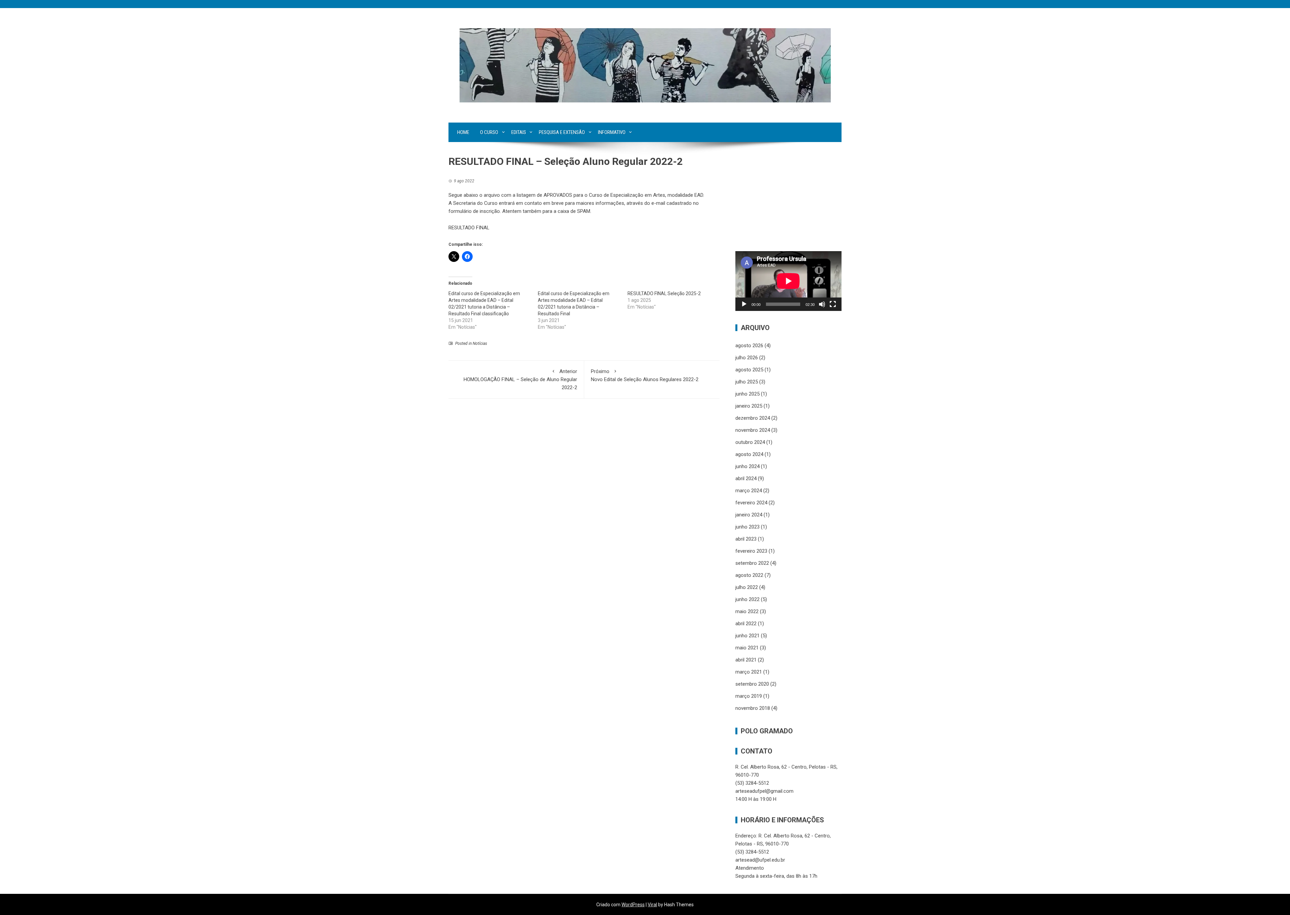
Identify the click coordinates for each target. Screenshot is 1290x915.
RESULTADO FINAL (468, 228)
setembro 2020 (752, 684)
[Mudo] (822, 304)
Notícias (480, 343)
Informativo (612, 132)
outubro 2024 (750, 442)
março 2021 (748, 672)
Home (463, 132)
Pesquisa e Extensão (562, 132)
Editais (518, 132)
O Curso (489, 132)
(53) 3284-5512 (752, 783)
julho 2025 (746, 382)
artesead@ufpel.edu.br (760, 860)
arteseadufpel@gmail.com (764, 791)
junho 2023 (747, 527)
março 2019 (748, 696)
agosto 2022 (749, 575)
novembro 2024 (752, 430)
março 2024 (748, 491)
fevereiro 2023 (751, 551)
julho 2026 (746, 358)
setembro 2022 (752, 563)
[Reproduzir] (744, 304)
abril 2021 (746, 660)
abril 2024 (746, 478)
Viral (652, 904)
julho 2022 (746, 587)
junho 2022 (747, 599)
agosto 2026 (749, 345)
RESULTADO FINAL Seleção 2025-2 (664, 293)
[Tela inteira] (832, 304)
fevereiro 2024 (751, 503)
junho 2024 (747, 466)
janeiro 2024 (748, 515)
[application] (788, 281)
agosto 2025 (749, 370)
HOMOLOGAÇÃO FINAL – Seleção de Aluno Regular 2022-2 (520, 379)
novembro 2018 (752, 708)
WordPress (633, 904)
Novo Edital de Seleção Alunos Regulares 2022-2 (644, 375)
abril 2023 (746, 539)
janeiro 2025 (748, 406)
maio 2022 (747, 611)
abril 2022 (746, 624)
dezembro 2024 (752, 418)
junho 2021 (747, 636)
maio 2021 (747, 648)
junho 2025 (747, 394)
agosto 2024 (749, 454)
